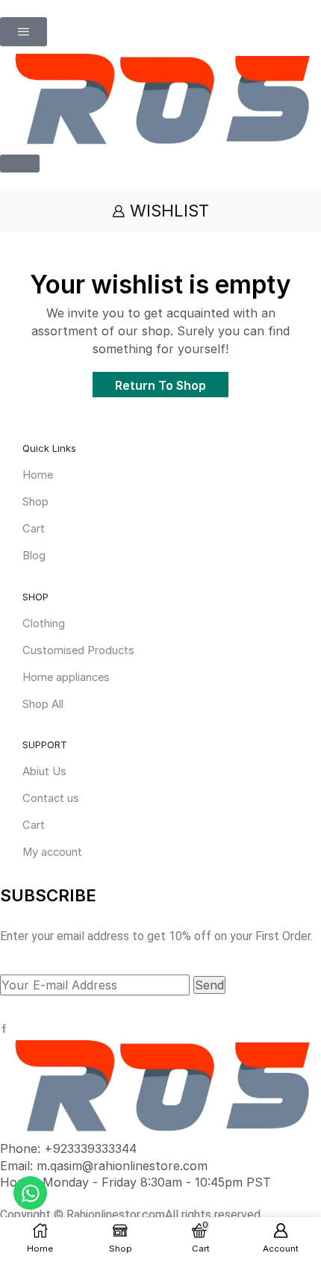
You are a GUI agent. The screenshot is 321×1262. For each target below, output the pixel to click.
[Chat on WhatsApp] (30, 1193)
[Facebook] (4, 1028)
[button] (23, 31)
